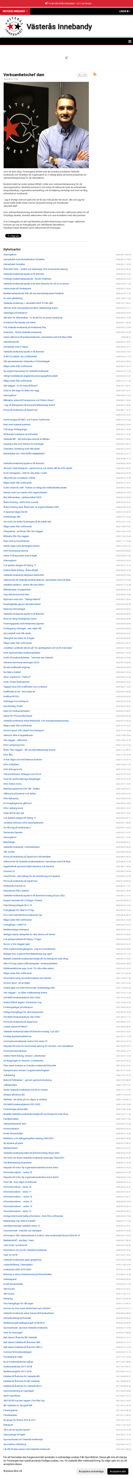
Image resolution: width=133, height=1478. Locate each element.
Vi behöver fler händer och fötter (19, 322)
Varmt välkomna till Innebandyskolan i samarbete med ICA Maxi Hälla (37, 337)
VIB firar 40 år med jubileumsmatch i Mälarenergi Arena (30, 308)
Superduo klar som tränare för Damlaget (23, 444)
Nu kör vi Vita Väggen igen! (16, 944)
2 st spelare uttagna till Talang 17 (19, 818)
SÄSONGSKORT (11, 342)
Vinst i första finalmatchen (16, 682)
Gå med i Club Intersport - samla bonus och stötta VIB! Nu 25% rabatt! (37, 468)
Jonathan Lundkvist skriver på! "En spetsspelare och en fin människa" (38, 648)
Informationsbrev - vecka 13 (17, 1211)
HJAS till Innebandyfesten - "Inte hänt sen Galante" (28, 657)
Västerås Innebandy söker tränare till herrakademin (28, 1313)
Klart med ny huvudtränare (16, 541)
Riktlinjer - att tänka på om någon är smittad (25, 1099)
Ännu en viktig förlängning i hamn (20, 618)
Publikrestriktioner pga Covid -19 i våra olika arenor (28, 968)
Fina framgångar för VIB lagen (18, 1303)
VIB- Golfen (9, 852)
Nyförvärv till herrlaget (14, 609)
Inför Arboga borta (12, 769)
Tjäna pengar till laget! (14, 1434)
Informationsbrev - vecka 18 (17, 1187)
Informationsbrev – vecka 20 (17, 1172)
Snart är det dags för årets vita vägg (21, 390)
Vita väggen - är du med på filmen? (20, 385)
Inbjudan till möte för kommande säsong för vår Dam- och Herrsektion (38, 1046)
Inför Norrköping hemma (15, 550)
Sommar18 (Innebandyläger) (17, 1352)
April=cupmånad (11, 1395)
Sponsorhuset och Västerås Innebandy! (23, 1439)
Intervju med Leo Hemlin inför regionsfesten (25, 492)
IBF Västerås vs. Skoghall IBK (17, 1405)
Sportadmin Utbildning (14, 1444)
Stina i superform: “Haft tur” (17, 677)
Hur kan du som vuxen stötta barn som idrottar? (27, 1308)
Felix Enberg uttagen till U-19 (17, 905)
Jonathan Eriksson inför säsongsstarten (23, 822)
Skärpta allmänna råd (14, 1094)
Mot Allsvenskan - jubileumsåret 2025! (22, 497)
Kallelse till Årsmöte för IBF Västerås (21, 1381)
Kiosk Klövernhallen (13, 1133)
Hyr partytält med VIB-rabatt (17, 633)
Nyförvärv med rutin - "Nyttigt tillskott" (22, 599)
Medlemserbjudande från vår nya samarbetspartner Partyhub (33, 293)
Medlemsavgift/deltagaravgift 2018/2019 (24, 1323)
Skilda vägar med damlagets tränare (21, 546)
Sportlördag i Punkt (13, 706)
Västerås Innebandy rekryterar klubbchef (23, 575)
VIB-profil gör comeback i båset (19, 478)
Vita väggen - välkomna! (15, 740)
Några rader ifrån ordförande (17, 366)
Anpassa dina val (12, 1471)
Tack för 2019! (10, 1255)
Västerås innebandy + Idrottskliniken (21, 847)
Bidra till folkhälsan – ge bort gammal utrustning (27, 1080)
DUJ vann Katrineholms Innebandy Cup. (23, 915)
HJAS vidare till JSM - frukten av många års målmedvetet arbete (35, 487)
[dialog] (66, 1464)
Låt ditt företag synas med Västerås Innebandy (26, 1449)
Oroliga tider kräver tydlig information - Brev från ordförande (33, 1216)
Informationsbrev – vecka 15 (17, 1201)
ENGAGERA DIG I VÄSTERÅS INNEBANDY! (24, 453)
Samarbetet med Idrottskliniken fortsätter (24, 259)
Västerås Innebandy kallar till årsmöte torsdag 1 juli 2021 (31, 1031)
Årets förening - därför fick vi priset (20, 502)
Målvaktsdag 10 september (17, 589)
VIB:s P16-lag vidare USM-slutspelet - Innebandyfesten (30, 963)
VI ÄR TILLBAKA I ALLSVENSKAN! (20, 356)
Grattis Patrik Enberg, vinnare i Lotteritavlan (24, 1055)
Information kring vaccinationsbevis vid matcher (27, 978)
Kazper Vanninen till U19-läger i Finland (22, 900)
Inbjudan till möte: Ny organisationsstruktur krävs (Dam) (31, 1177)
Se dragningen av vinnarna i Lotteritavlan (23, 1060)
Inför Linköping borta (14, 745)
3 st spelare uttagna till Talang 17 (19, 565)
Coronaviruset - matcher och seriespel (22, 1230)
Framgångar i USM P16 (14, 924)
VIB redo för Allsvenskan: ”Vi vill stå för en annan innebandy (33, 317)
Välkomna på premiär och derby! (19, 793)
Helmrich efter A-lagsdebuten (18, 735)
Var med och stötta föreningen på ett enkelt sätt (27, 521)
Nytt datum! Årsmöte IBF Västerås (20, 1337)
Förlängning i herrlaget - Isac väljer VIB (22, 628)
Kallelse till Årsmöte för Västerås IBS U (22, 1386)
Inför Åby (8, 754)
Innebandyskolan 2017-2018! (17, 1366)
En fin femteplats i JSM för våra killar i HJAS (25, 473)
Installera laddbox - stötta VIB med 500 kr (23, 584)
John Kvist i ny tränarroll (15, 1245)
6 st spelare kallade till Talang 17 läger (22, 939)
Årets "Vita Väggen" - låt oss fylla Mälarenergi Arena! (29, 750)
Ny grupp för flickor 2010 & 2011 (19, 1420)
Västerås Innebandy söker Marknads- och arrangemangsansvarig (36, 720)
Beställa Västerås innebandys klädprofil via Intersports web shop (35, 958)
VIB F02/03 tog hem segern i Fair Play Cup (24, 1400)
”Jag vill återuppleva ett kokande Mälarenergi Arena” (29, 405)
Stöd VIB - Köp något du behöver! (20, 1182)
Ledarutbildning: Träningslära (18, 1264)
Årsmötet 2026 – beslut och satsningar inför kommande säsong (35, 269)
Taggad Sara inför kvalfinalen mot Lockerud (25, 686)
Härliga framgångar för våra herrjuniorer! (23, 1012)
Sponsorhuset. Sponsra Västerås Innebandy (25, 1327)
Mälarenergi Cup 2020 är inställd (19, 1221)
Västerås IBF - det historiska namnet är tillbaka (26, 439)
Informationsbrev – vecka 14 (17, 1206)
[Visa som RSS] (94, 75)
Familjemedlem (11, 1119)
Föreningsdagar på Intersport (18, 1007)
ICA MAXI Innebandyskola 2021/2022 (21, 997)
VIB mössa (8, 1293)
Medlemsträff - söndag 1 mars (18, 1240)
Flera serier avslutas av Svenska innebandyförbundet (29, 1065)
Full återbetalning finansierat (17, 1162)
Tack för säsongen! (13, 1332)
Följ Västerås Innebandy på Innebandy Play (24, 327)
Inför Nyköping (11, 798)
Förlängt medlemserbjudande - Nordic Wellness (27, 278)
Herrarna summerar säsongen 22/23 (21, 662)
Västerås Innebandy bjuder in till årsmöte (23, 274)
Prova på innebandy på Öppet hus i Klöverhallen (27, 856)
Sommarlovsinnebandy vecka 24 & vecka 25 (25, 1041)
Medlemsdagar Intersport (16, 929)
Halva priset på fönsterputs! (17, 288)
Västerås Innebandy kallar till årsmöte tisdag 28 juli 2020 (31, 1153)
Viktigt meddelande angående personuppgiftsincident (30, 376)
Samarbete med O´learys (15, 346)
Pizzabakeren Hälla (13, 1357)
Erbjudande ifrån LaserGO (16, 890)
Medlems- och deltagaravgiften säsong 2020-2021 (28, 1138)
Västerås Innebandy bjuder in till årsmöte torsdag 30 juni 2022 (34, 895)
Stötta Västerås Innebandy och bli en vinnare (25, 1089)
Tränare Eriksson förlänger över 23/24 (22, 774)
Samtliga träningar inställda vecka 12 (21, 1225)
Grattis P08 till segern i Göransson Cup (22, 1002)
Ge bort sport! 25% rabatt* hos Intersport (23, 730)
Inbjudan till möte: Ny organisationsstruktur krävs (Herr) (30, 1167)
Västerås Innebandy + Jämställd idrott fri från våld (28, 303)
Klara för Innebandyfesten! (16, 711)
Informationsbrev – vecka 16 (17, 1196)
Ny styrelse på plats (13, 1143)
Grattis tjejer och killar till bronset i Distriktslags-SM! (29, 987)
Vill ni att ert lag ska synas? (16, 1429)
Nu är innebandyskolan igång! (18, 1361)
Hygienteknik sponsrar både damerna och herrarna (28, 866)
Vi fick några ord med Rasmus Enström (22, 759)
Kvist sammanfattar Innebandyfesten (21, 652)
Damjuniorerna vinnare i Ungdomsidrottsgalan (26, 1070)
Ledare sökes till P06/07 (15, 1026)
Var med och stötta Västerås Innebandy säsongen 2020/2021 (33, 1157)
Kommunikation (11, 1128)
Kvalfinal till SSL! (11, 696)
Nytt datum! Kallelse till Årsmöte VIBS (21, 1342)
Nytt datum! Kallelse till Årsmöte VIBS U (22, 1347)
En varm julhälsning (13, 298)
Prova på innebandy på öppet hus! (20, 881)
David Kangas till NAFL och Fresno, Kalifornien (26, 419)
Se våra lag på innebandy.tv (16, 827)
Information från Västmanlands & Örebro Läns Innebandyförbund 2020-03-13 (41, 1235)
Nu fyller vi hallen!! (12, 672)
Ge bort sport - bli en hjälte (16, 983)
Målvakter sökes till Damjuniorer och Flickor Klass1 (28, 400)
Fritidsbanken (10, 1415)
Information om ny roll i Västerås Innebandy (25, 1250)
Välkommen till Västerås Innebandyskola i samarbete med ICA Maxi (36, 580)
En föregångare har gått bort (17, 803)
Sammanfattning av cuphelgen (18, 1391)
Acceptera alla (118, 1471)
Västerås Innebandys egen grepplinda (22, 1259)
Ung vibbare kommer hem (16, 594)
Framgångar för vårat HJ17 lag (18, 910)
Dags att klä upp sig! (13, 813)
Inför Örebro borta (12, 784)
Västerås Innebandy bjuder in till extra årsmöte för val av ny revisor (36, 283)
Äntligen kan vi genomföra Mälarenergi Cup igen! (27, 953)
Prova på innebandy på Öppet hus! (20, 410)
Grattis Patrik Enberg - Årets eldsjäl (20, 570)
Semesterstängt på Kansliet (17, 1318)
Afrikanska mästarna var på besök (20, 434)
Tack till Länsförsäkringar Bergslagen (22, 779)
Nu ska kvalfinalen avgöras (16, 667)
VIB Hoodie (9, 1289)
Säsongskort (9, 254)
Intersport (8, 1425)
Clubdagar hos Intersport (15, 701)
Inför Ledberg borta (13, 808)
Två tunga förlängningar (15, 429)
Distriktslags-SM (11, 516)
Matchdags (9, 842)
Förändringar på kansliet (15, 1109)
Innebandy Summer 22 (14, 886)
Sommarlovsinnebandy (14, 1051)
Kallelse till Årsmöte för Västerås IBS (21, 1376)
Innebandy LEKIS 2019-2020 (17, 1269)
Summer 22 (9, 871)
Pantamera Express (13, 832)
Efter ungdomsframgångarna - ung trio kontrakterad (29, 949)
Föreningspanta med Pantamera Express (23, 623)
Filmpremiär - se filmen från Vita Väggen (23, 531)
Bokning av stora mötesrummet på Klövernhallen (27, 1274)
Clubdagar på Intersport (15, 312)
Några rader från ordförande (17, 380)
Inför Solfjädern (11, 764)
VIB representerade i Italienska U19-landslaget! (26, 361)
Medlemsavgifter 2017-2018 (17, 1371)
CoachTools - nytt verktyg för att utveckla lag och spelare (31, 876)
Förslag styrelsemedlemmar (17, 1036)
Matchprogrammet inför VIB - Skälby (21, 788)
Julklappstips (10, 1085)
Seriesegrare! (10, 1279)
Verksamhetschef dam (23, 74)
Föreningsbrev (10, 1410)
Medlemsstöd (10, 1148)
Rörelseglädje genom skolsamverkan (22, 604)
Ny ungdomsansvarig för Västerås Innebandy (25, 371)
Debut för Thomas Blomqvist (17, 716)
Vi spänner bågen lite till (15, 512)
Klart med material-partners (16, 424)
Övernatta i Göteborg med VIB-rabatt (21, 448)
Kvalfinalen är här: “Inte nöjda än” (19, 691)
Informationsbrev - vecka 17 (17, 1191)
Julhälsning (9, 1075)
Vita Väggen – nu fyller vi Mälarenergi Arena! (25, 992)
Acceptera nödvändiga (91, 1471)
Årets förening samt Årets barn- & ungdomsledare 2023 (31, 507)
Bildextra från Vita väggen (16, 536)
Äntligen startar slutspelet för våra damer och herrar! (29, 934)
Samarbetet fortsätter (14, 264)
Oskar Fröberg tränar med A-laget (20, 555)
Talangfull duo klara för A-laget (18, 638)
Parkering (8, 1298)
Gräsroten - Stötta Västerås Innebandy (22, 332)
